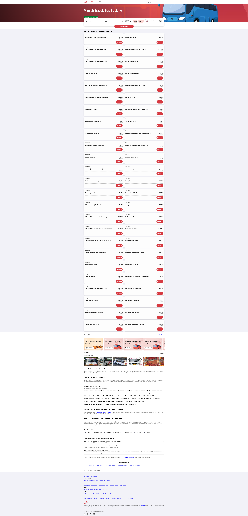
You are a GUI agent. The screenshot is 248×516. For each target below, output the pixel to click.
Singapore (96, 498)
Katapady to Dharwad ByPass (134, 324)
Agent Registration (100, 480)
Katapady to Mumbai (131, 240)
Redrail (90, 493)
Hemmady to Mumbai (131, 193)
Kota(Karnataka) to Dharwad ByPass (136, 109)
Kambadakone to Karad (92, 324)
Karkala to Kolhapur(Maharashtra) (95, 252)
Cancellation (94, 485)
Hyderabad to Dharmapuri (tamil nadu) (137, 276)
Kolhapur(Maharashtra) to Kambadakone (138, 133)
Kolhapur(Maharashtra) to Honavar (95, 49)
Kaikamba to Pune (130, 217)
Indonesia (89, 498)
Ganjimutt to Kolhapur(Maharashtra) (96, 85)
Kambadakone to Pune (132, 157)
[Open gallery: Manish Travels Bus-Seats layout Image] (150, 361)
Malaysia (102, 498)
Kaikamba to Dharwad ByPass (134, 252)
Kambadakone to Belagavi (93, 181)
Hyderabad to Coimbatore (93, 121)
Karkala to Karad (90, 157)
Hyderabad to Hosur (91, 264)
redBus (109, 412)
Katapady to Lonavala (132, 312)
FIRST (128, 347)
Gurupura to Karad (131, 205)
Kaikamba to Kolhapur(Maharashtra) (136, 145)
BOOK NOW (119, 42)
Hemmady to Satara (91, 193)
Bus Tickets (86, 476)
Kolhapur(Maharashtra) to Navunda (95, 61)
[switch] (160, 21)
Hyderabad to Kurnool (132, 300)
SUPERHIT (149, 347)
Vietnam (107, 498)
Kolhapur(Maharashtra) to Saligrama (96, 288)
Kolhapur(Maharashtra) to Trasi (135, 85)
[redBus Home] (85, 2)
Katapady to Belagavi (91, 109)
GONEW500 (110, 347)
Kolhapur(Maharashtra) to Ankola (135, 49)
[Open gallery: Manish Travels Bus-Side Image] (120, 361)
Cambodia (113, 498)
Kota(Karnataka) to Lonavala (134, 181)
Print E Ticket (102, 485)
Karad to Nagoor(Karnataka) (134, 169)
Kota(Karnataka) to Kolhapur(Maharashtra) (98, 240)
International (130, 498)
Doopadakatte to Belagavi (133, 288)
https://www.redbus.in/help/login (127, 457)
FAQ (107, 485)
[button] (94, 21)
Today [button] (135, 21)
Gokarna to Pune (130, 37)
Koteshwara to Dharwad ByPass (94, 145)
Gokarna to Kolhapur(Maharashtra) (95, 37)
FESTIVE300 (90, 347)
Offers (116, 485)
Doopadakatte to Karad (92, 133)
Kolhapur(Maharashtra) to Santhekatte (96, 97)
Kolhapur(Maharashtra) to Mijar (94, 169)
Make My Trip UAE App (108, 493)
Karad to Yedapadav (91, 73)
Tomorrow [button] (141, 21)
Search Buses (124, 26)
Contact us (92, 480)
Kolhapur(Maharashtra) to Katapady (96, 217)
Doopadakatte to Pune (132, 264)
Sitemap (112, 485)
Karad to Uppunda (131, 229)
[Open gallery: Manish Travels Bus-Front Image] (91, 361)
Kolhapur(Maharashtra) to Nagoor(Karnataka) (99, 229)
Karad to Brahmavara (91, 300)
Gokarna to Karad (130, 121)
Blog (121, 485)
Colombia (119, 498)
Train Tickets (94, 476)
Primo (124, 485)
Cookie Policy (105, 489)
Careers (108, 480)
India (85, 498)
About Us (86, 480)
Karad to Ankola (90, 276)
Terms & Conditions (88, 489)
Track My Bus (87, 485)
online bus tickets (100, 412)
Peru (124, 498)
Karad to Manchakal (131, 61)
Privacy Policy (97, 489)
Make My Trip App (97, 493)
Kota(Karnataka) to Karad (93, 205)
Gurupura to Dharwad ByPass (94, 312)
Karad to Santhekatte (131, 73)
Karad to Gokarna (130, 97)
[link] (93, 344)
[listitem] (86, 339)
